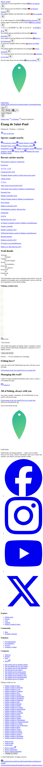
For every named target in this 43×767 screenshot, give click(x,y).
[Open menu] (3, 115)
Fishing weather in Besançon (14, 738)
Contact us (6, 385)
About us (8, 655)
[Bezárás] (39, 20)
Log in (3, 113)
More (3, 107)
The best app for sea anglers (13, 670)
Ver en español (36, 14)
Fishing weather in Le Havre (14, 707)
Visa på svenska (30, 60)
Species (14, 104)
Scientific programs (28, 104)
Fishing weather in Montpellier (14, 696)
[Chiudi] (3, 25)
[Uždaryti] (9, 35)
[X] (23, 609)
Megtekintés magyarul (29, 20)
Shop (39, 104)
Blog (36, 104)
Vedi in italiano (35, 22)
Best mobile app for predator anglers (16, 664)
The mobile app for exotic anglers (15, 672)
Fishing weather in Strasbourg (14, 698)
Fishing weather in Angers (13, 716)
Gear (10, 104)
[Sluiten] (12, 41)
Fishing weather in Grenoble (14, 713)
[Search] (3, 110)
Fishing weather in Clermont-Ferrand (16, 722)
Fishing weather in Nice (12, 693)
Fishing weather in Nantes (13, 695)
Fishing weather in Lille (12, 702)
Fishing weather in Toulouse (14, 691)
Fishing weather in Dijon (12, 714)
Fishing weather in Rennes (13, 704)
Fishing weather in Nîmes (13, 718)
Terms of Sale (9, 743)
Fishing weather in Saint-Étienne (15, 709)
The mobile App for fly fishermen (15, 673)
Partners (7, 656)
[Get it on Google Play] (28, 370)
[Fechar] (9, 51)
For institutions (9, 643)
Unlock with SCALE (7, 353)
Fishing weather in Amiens (13, 731)
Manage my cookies (11, 753)
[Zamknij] (3, 46)
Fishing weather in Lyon (12, 689)
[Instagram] (23, 534)
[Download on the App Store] (10, 370)
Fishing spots (5, 104)
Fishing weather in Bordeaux (14, 700)
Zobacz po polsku (32, 43)
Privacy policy (9, 748)
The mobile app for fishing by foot (15, 675)
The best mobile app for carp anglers (16, 666)
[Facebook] (23, 496)
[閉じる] (6, 30)
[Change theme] (8, 110)
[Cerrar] (3, 16)
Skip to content (5, 2)
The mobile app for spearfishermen (16, 677)
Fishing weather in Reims (13, 705)
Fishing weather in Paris (12, 686)
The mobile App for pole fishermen (16, 668)
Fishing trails (5, 119)
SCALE (7, 645)
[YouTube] (23, 571)
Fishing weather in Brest (12, 727)
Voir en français (34, 3)
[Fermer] (3, 6)
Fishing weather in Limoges (13, 732)
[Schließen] (8, 11)
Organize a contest (10, 647)
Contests (19, 104)
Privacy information (11, 749)
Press (6, 658)
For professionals (10, 642)
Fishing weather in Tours (12, 729)
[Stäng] (38, 59)
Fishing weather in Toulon (13, 711)
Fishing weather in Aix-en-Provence (16, 725)
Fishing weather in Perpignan (14, 736)
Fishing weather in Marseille (14, 687)
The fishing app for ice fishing (14, 679)
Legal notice (9, 745)
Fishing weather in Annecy (13, 734)
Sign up (9, 113)
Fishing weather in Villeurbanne (15, 720)
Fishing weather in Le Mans (13, 723)
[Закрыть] (10, 56)
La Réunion (15, 119)
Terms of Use (9, 741)
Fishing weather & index (12, 624)
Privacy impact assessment (13, 751)
